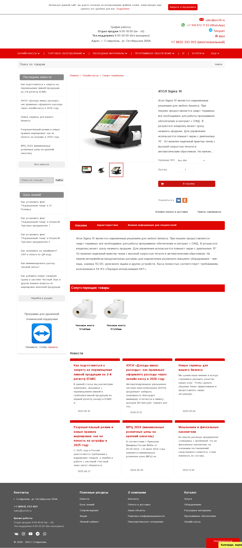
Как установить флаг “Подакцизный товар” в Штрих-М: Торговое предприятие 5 (40, 238)
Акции (83, 516)
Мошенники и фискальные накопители (199, 429)
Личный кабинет (89, 521)
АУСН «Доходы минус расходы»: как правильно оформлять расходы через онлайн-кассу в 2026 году (42, 104)
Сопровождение (89, 510)
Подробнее (123, 9)
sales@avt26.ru (215, 20)
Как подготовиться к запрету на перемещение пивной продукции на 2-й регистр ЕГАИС (40, 88)
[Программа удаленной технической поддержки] (41, 333)
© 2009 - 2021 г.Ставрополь (30, 542)
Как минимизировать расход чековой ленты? (38, 265)
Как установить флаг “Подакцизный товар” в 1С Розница (36, 205)
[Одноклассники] (184, 200)
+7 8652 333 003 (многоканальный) (198, 42)
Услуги (196, 53)
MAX (221, 37)
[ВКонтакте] (178, 200)
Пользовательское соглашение (145, 521)
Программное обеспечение (153, 53)
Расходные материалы (108, 53)
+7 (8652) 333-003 (26, 506)
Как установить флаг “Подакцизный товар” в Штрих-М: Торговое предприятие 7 (40, 221)
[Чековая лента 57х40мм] (84, 309)
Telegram (218, 31)
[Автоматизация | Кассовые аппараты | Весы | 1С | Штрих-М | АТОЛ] (24, 38)
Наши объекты (136, 510)
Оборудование (192, 504)
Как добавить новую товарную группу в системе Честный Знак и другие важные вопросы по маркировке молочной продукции (41, 281)
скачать (53, 347)
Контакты (133, 499)
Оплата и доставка (139, 504)
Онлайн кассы (192, 521)
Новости (84, 499)
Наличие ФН (166, 160)
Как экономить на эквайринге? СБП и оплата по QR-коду (39, 252)
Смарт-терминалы (113, 76)
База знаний (87, 504)
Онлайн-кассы (27, 53)
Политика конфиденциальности (146, 516)
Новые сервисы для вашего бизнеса (37, 118)
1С (183, 53)
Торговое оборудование (64, 53)
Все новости (42, 164)
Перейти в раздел (41, 298)
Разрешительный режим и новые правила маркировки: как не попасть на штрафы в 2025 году (40, 133)
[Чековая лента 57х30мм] (116, 309)
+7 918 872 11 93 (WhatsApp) (206, 25)
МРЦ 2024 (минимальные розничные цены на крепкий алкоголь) (37, 149)
